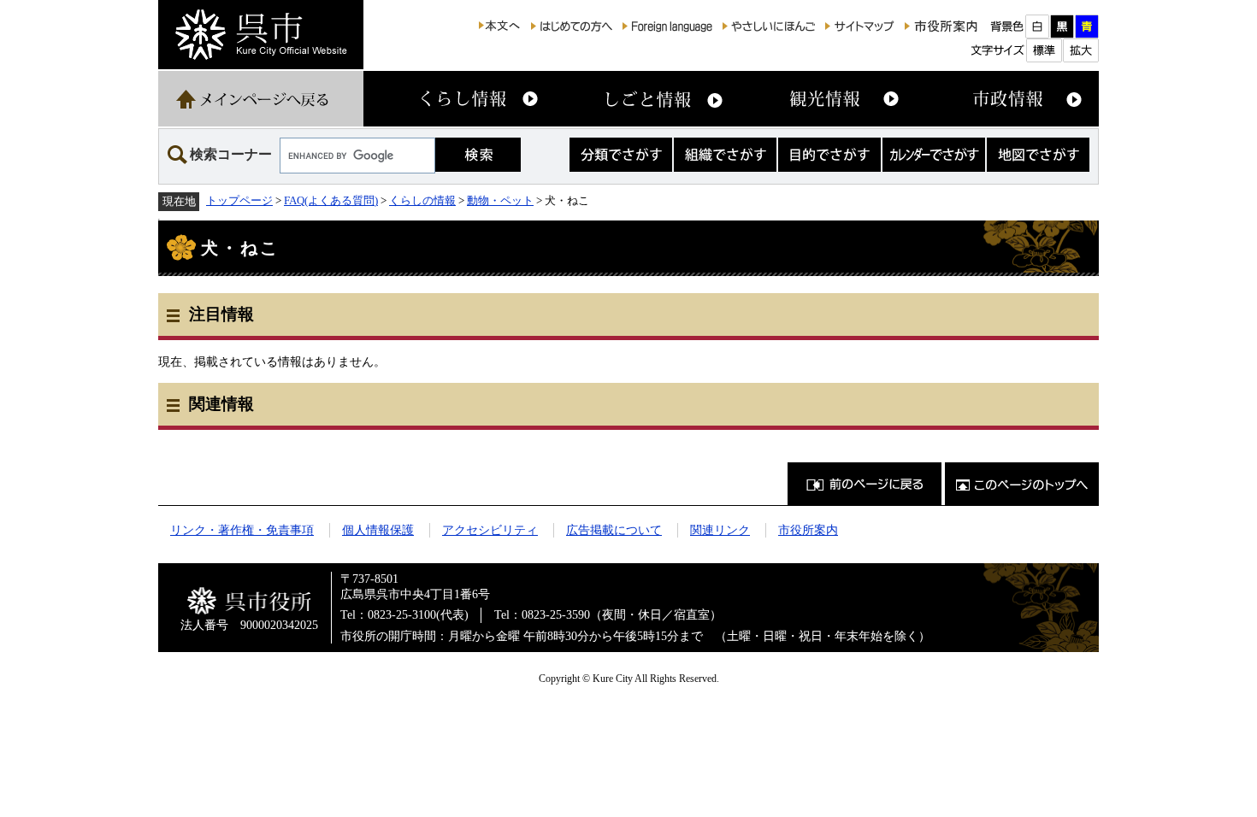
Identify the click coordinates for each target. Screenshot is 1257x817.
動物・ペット (500, 200)
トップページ (239, 200)
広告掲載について (614, 530)
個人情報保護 (378, 530)
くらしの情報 (422, 200)
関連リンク (720, 530)
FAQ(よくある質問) (331, 200)
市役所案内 (808, 530)
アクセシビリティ (490, 530)
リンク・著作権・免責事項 (242, 530)
